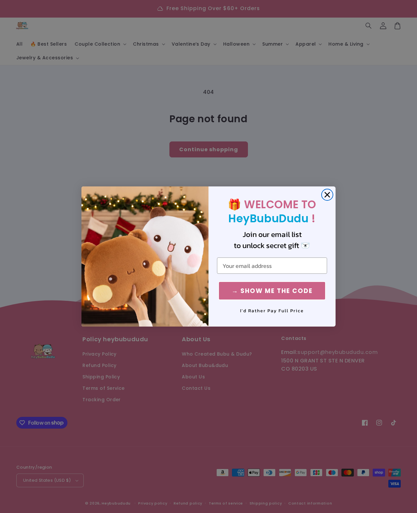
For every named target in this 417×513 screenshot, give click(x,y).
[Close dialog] (327, 194)
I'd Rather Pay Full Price (272, 311)
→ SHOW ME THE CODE (272, 290)
